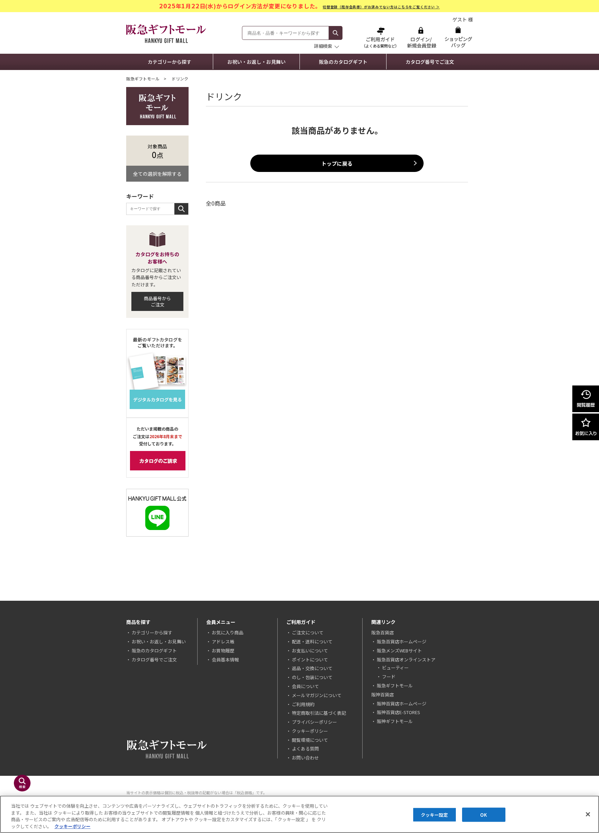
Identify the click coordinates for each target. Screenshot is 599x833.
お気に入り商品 (227, 632)
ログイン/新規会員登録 (420, 37)
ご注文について (307, 632)
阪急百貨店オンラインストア (406, 659)
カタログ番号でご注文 (430, 61)
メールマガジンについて (316, 695)
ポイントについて (310, 659)
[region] (299, 814)
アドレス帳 (223, 641)
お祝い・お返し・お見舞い (256, 61)
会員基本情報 (225, 659)
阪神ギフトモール (395, 721)
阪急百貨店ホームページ (401, 641)
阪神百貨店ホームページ (401, 703)
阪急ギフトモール (142, 78)
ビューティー (395, 667)
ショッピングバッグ (458, 37)
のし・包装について (312, 677)
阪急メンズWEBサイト (399, 650)
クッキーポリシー (310, 731)
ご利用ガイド (381, 37)
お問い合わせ (305, 757)
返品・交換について (312, 668)
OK (483, 815)
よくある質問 (305, 748)
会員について (305, 686)
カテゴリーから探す (169, 61)
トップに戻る (337, 163)
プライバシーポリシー (314, 722)
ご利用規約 (303, 704)
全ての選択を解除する (157, 173)
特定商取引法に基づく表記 (319, 713)
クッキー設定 (434, 815)
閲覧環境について (310, 740)
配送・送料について (312, 641)
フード (389, 676)
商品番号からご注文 (157, 301)
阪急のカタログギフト (343, 61)
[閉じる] (588, 814)
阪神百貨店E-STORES (398, 712)
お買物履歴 (223, 650)
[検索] (335, 33)
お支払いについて (310, 650)
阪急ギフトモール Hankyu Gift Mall (166, 33)
